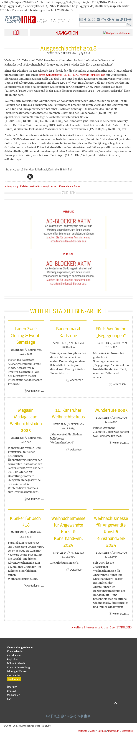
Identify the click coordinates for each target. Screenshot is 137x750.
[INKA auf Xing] (113, 19)
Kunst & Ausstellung (18, 667)
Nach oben (62, 703)
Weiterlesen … (35, 390)
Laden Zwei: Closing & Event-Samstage (26, 335)
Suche (92, 730)
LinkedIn (44, 177)
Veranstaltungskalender (20, 647)
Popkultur (12, 659)
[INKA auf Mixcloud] (104, 19)
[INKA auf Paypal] (122, 19)
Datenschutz (127, 730)
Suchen (130, 24)
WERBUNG (69, 211)
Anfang (8, 186)
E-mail (9, 177)
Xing (51, 177)
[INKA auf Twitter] (89, 20)
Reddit (37, 177)
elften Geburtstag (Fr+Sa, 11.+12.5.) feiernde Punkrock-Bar (72, 74)
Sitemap (102, 730)
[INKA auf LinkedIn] (118, 19)
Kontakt (11, 691)
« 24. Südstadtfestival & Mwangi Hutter (35, 186)
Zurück (68, 192)
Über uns (12, 686)
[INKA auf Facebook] (85, 19)
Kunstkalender (15, 651)
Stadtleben (17, 349)
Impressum (113, 730)
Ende (77, 186)
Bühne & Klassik (16, 663)
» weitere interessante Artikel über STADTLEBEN (102, 627)
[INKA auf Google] (109, 19)
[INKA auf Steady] (126, 20)
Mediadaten (13, 694)
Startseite (82, 730)
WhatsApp (16, 177)
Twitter (30, 177)
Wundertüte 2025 (111, 410)
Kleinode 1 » (66, 186)
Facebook (23, 177)
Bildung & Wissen (17, 671)
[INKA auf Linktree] (130, 20)
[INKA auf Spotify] (99, 19)
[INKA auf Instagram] (94, 19)
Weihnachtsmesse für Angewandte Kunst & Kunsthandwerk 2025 (68, 531)
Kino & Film (13, 675)
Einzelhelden (14, 655)
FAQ (9, 699)
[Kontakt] (81, 19)
